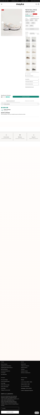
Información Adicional (29, 81)
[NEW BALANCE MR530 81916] (28, 45)
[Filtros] (2, 104)
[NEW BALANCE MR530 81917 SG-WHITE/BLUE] (33, 39)
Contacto (23, 369)
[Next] (21, 22)
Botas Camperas (4, 364)
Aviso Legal (3, 383)
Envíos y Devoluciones (5, 381)
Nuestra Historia (24, 367)
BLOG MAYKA (23, 364)
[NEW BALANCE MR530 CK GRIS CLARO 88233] (33, 62)
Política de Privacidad (5, 384)
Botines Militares (4, 369)
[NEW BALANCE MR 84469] (33, 45)
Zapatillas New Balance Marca (6, 367)
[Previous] (3, 22)
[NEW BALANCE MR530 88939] (33, 68)
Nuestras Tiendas (24, 370)
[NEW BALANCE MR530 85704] (33, 51)
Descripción (27, 79)
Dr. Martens (3, 372)
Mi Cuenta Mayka (4, 379)
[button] (36, 4)
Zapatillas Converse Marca (6, 365)
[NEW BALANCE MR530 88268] (28, 68)
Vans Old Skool (4, 374)
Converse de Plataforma (5, 370)
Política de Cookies (4, 386)
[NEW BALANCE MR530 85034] (28, 51)
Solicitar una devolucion (25, 372)
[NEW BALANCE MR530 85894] (33, 57)
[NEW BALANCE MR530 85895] (28, 62)
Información (3, 377)
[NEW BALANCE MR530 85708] (28, 57)
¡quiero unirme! (10, 412)
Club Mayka (3, 388)
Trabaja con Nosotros (25, 365)
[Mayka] (20, 4)
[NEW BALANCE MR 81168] (28, 39)
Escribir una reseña (26, 96)
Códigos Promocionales (5, 390)
